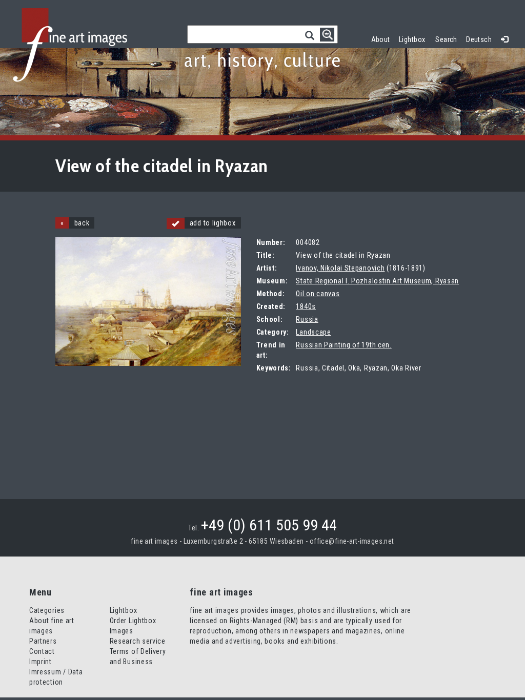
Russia (307, 319)
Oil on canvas (317, 294)
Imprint (40, 661)
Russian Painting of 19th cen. (343, 345)
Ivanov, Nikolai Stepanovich (340, 268)
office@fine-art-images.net (352, 541)
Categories (47, 610)
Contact (42, 651)
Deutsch (479, 39)
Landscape (313, 332)
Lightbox (414, 38)
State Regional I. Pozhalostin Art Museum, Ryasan (377, 281)
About (380, 39)
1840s (306, 306)
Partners (43, 641)
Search (446, 39)
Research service (138, 641)
